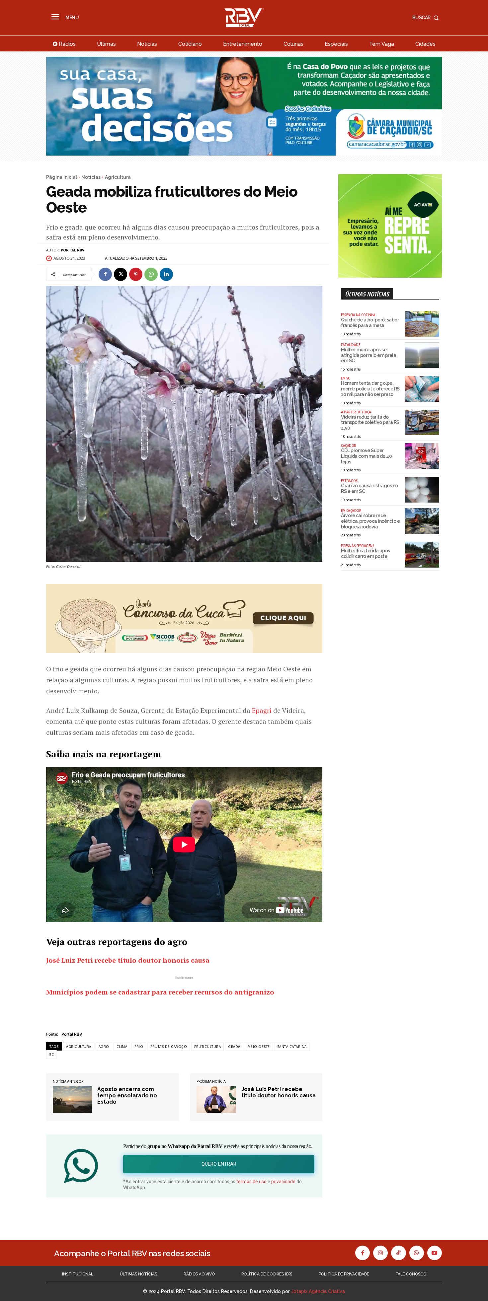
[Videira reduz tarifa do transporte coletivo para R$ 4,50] (422, 423)
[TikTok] (398, 1253)
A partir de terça (356, 412)
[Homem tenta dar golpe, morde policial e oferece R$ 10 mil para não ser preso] (422, 389)
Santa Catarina (292, 1046)
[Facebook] (105, 274)
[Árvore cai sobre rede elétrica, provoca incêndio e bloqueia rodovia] (422, 521)
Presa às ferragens (357, 545)
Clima (122, 1046)
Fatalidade (350, 344)
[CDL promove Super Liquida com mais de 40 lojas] (422, 456)
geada (234, 1046)
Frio (138, 1046)
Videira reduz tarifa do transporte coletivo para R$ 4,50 (370, 422)
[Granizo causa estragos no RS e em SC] (422, 490)
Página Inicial (61, 177)
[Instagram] (380, 1253)
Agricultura (118, 177)
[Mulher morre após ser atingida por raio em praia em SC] (422, 355)
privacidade (283, 1181)
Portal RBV (72, 249)
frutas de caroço (168, 1046)
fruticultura (207, 1046)
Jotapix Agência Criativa (318, 1291)
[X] (120, 274)
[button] (427, 18)
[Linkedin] (166, 274)
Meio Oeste (259, 1046)
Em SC (345, 378)
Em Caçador (351, 510)
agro (104, 1046)
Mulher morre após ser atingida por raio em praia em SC (368, 355)
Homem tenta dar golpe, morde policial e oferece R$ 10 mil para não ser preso (370, 388)
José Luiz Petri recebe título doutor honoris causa (278, 1092)
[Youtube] (434, 1253)
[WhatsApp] (151, 274)
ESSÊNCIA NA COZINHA (358, 314)
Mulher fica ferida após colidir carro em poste (365, 553)
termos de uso (251, 1181)
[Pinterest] (135, 274)
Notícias (91, 177)
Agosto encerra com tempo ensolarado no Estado (127, 1095)
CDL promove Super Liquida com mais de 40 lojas (366, 456)
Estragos (349, 480)
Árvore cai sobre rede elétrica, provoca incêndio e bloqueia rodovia (370, 521)
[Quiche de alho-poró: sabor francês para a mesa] (422, 324)
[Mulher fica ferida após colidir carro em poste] (422, 555)
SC (51, 1054)
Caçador (348, 445)
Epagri (262, 710)
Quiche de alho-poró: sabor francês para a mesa (370, 322)
